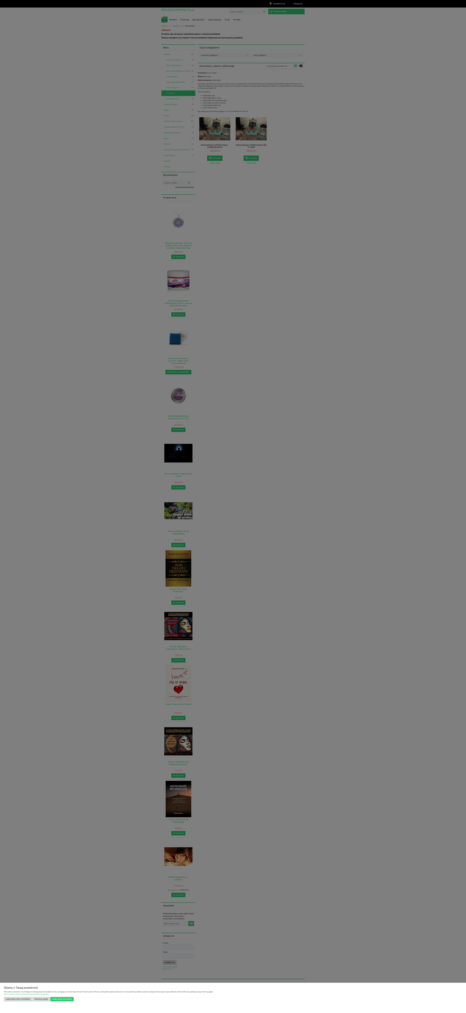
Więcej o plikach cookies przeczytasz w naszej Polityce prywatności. (26, 994)
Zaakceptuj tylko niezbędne (18, 999)
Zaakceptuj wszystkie (62, 999)
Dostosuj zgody (41, 999)
